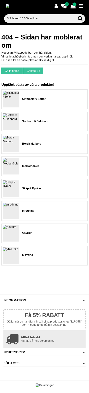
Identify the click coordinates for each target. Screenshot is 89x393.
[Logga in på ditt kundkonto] (56, 6)
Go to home (12, 71)
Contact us (33, 71)
